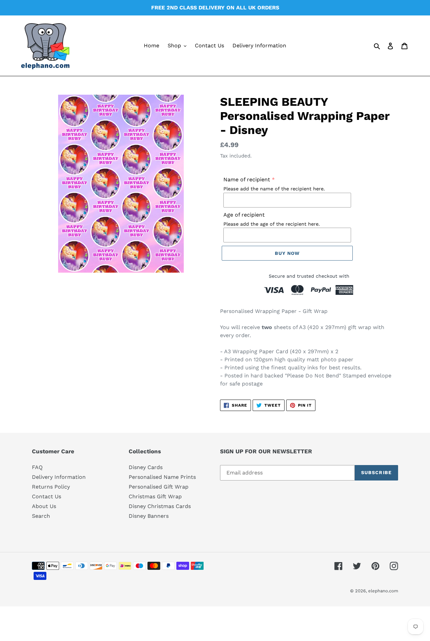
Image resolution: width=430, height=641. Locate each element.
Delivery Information (59, 477)
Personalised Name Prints (162, 477)
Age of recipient (244, 215)
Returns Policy (51, 487)
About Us (44, 506)
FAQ (37, 467)
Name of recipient (246, 179)
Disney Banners (149, 516)
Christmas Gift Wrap (155, 496)
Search (41, 516)
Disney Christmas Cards (160, 506)
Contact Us (46, 496)
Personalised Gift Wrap (158, 487)
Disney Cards (146, 467)
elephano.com (383, 590)
